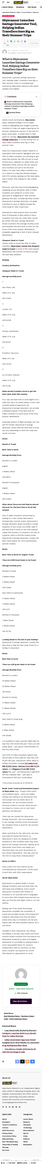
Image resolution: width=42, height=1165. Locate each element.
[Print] (25, 41)
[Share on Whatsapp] (14, 41)
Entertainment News (18, 1019)
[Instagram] (10, 1107)
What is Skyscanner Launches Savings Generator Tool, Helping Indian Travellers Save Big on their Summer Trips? (19, 105)
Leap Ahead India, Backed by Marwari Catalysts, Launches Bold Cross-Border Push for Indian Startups (19, 1033)
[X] (6, 1107)
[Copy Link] (21, 41)
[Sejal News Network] (21, 2)
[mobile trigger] (4, 2)
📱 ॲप (3, 1163)
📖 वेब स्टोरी (32, 1163)
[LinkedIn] (13, 1107)
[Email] (18, 41)
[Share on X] (11, 41)
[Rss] (19, 1107)
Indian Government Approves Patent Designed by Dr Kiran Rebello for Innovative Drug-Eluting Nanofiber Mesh (20, 1042)
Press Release (8, 16)
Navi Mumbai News (12, 1016)
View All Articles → (21, 1001)
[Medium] (16, 1107)
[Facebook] (3, 1107)
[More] (7, 45)
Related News (14, 113)
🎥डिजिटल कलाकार (22, 1163)
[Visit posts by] (4, 52)
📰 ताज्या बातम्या (10, 1163)
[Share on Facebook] (7, 41)
